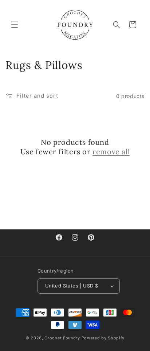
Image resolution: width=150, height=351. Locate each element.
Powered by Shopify (103, 337)
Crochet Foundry (62, 337)
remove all (111, 151)
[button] (15, 25)
